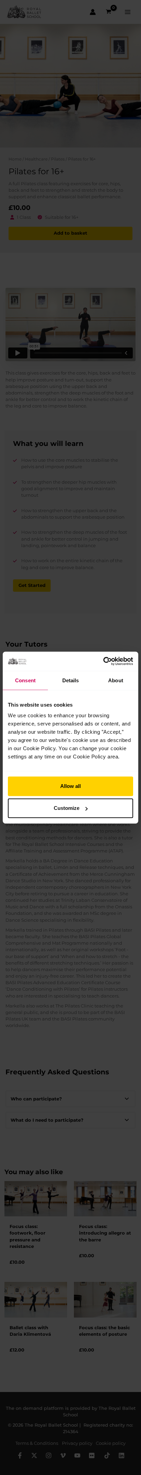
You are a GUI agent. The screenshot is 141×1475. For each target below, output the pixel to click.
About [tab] (115, 680)
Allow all (70, 786)
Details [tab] (70, 680)
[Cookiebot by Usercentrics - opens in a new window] (103, 661)
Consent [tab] (25, 680)
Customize (66, 808)
